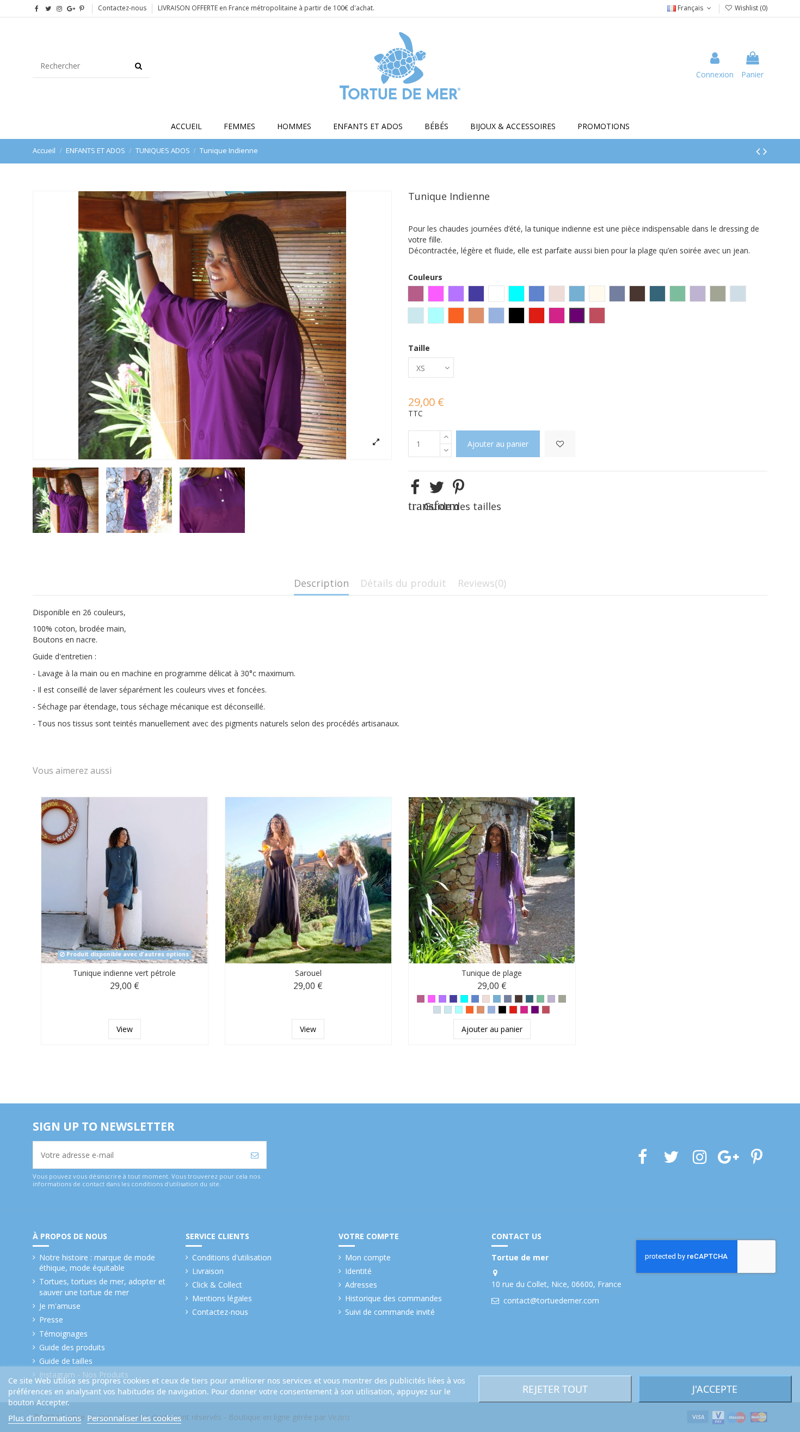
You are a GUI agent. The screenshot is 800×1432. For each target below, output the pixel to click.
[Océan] (448, 1010)
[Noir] (502, 1010)
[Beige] (486, 999)
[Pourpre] (442, 999)
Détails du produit (403, 584)
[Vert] (540, 999)
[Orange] (469, 1010)
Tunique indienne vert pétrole (124, 973)
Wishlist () (750, 8)
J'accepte (714, 1388)
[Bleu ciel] (437, 1010)
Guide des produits (72, 1347)
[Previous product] (759, 151)
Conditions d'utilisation (232, 1257)
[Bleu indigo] (475, 999)
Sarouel (308, 973)
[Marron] (518, 999)
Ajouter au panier (497, 444)
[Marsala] (546, 1010)
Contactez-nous (122, 8)
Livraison (208, 1271)
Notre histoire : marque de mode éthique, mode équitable (97, 1262)
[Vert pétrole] (529, 999)
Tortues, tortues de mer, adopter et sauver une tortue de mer (102, 1286)
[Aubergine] (535, 1010)
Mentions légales (222, 1298)
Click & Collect (217, 1284)
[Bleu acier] (497, 999)
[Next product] (765, 151)
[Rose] (420, 999)
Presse (51, 1319)
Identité (358, 1271)
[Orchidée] (431, 999)
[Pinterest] (458, 487)
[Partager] (415, 487)
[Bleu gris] (508, 999)
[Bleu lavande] (491, 1010)
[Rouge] (513, 1010)
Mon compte (368, 1257)
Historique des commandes (393, 1298)
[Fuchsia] (524, 1010)
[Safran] (480, 1010)
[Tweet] (436, 487)
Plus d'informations (44, 1417)
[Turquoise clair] (459, 1010)
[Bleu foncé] (453, 999)
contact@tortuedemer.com (551, 1300)
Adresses (361, 1284)
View (124, 1029)
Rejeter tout (555, 1388)
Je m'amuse (60, 1306)
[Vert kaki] (562, 999)
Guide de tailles (66, 1361)
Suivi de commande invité (390, 1312)
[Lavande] (551, 999)
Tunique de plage (491, 973)
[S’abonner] (254, 1155)
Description (321, 584)
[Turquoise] (464, 999)
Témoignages (63, 1333)
